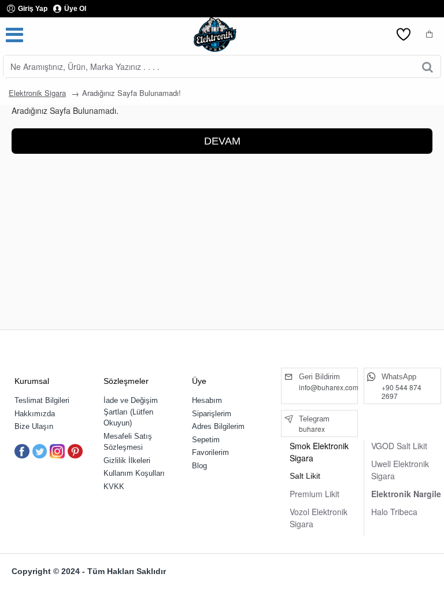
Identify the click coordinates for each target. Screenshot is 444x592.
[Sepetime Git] (429, 34)
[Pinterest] (75, 451)
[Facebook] (21, 451)
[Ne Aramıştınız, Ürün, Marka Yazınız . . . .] (428, 66)
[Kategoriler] (14, 34)
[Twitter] (39, 451)
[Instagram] (57, 451)
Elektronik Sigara (37, 92)
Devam (222, 141)
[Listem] (403, 34)
